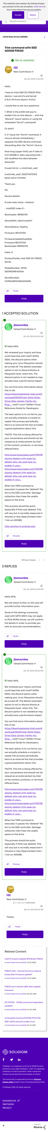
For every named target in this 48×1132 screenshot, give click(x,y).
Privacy (7, 1108)
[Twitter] (11, 1059)
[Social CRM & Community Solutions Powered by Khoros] (39, 1126)
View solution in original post (20, 526)
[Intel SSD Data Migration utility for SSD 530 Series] (39, 560)
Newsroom (9, 1100)
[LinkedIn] (19, 1059)
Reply (24, 298)
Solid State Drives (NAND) (15, 37)
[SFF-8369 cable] (44, 560)
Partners (8, 1104)
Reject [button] (33, 15)
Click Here (38, 6)
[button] (18, 15)
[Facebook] (3, 1059)
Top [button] (3, 1125)
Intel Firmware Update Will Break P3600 (24, 959)
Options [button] (44, 37)
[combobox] (24, 21)
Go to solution (24, 60)
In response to (25, 903)
